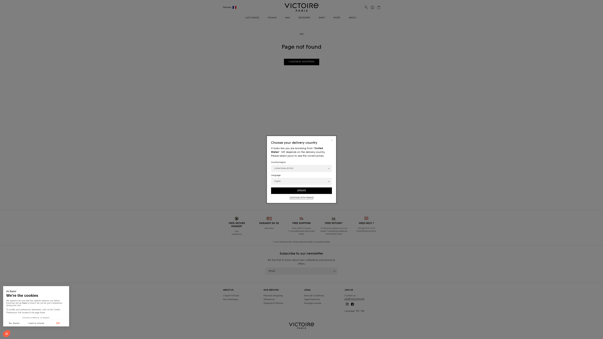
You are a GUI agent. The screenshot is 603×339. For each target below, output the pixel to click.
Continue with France (302, 198)
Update (301, 190)
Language (276, 175)
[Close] (331, 140)
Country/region (278, 162)
